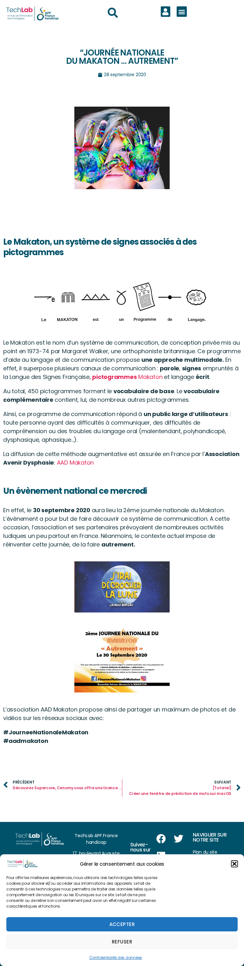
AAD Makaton (76, 462)
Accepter (122, 924)
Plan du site (205, 852)
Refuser (122, 941)
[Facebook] (161, 839)
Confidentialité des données (115, 957)
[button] (234, 864)
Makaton (127, 377)
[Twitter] (178, 839)
